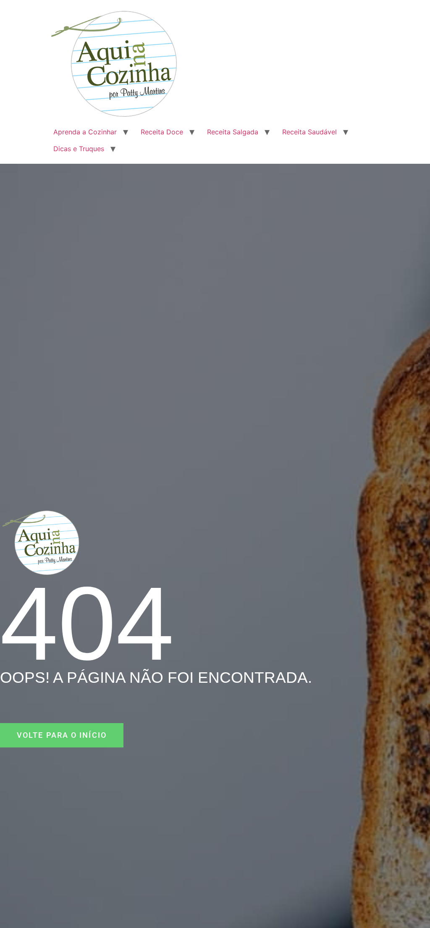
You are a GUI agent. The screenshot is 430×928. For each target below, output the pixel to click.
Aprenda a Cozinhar (85, 132)
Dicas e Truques (78, 148)
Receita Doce (162, 132)
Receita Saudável (309, 132)
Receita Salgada (232, 132)
